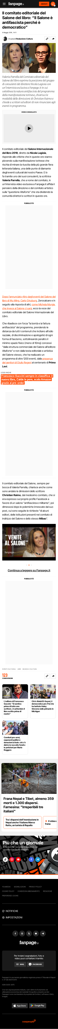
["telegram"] (37, 859)
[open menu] (3, 4)
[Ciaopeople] (29, 1021)
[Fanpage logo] (16, 4)
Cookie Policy (8, 891)
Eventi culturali (9, 669)
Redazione (47, 891)
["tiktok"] (5, 859)
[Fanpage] (29, 943)
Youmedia (6, 887)
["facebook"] (31, 859)
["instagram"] (11, 859)
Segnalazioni (20, 887)
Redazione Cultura (24, 39)
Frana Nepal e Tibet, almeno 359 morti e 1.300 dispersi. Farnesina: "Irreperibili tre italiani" (29, 805)
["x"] (24, 859)
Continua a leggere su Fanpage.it (29, 570)
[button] (53, 38)
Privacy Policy (35, 887)
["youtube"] (18, 859)
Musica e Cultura (30, 669)
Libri (19, 669)
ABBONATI (44, 4)
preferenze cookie (10, 896)
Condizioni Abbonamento (29, 891)
